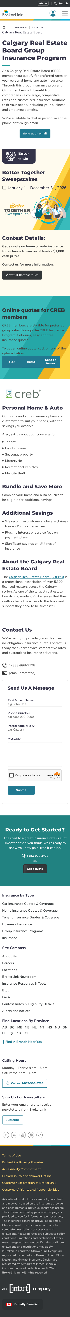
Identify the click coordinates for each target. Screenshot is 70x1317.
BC (12, 1027)
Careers (8, 963)
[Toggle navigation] (65, 13)
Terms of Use (11, 1155)
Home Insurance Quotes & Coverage (30, 911)
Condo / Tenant (50, 361)
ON (64, 1027)
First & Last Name (21, 700)
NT (42, 1027)
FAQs (6, 997)
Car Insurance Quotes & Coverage (28, 904)
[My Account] (53, 13)
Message (14, 738)
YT (27, 1033)
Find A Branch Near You (23, 1042)
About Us (9, 956)
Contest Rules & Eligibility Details (28, 1004)
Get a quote (52, 820)
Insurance (9, 938)
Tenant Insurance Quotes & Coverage (30, 917)
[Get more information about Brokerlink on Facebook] (6, 1135)
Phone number (19, 713)
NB (27, 1027)
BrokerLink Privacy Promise (22, 1162)
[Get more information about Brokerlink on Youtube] (23, 1135)
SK (19, 1033)
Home (31, 361)
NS (49, 1027)
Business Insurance (17, 924)
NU (57, 1027)
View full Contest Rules (22, 275)
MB (19, 1027)
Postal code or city (21, 726)
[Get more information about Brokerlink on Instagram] (31, 1135)
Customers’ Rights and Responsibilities (30, 1189)
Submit (21, 790)
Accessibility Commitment (21, 1169)
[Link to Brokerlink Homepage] (4, 27)
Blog (6, 990)
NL (34, 1027)
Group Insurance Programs (22, 931)
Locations (9, 970)
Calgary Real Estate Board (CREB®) (36, 577)
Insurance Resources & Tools (24, 984)
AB (4, 1027)
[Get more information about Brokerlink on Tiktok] (39, 1135)
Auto (11, 362)
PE (4, 1033)
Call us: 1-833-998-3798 (27, 1083)
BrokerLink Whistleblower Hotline (27, 1176)
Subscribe (13, 1120)
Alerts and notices (16, 1011)
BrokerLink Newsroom (19, 977)
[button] (43, 3)
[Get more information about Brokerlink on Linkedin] (14, 1135)
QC (12, 1033)
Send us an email (35, 133)
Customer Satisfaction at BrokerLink (29, 1183)
